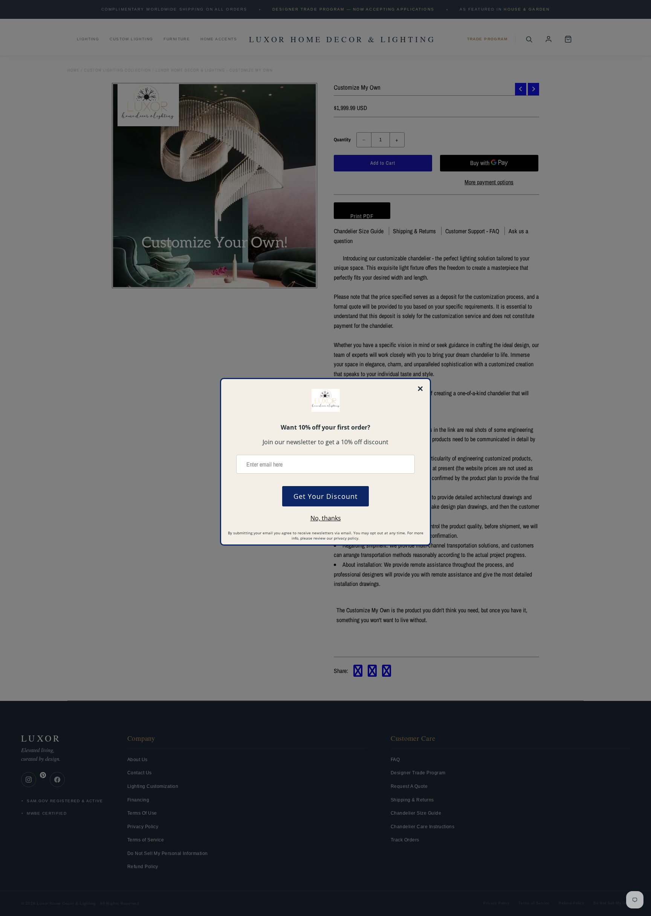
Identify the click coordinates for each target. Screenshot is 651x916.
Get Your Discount (325, 496)
